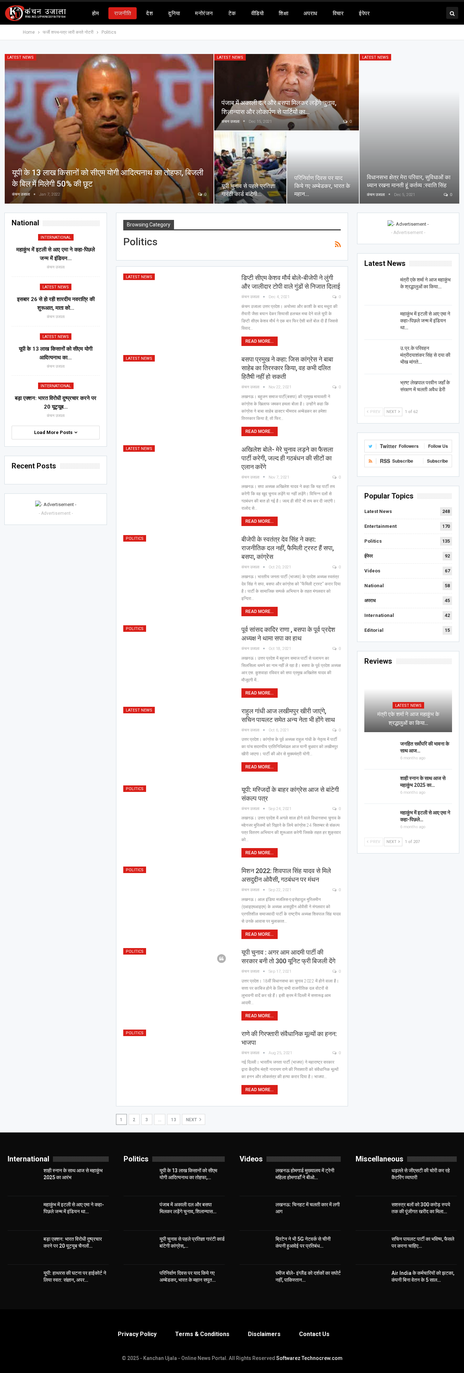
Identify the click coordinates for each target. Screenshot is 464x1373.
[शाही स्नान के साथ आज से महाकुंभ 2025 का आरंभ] (379, 786)
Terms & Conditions (202, 1334)
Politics (135, 538)
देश (149, 13)
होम (95, 13)
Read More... (259, 341)
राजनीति (122, 13)
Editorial (374, 630)
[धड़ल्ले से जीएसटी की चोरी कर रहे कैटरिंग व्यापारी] (371, 1178)
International (379, 615)
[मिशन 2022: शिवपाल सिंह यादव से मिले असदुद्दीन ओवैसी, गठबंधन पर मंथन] (177, 901)
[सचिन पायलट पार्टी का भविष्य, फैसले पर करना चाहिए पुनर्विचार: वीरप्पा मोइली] (371, 1247)
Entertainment (380, 526)
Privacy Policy (137, 1334)
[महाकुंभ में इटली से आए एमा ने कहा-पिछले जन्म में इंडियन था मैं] (379, 322)
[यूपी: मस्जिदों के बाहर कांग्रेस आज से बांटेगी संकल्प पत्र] (177, 820)
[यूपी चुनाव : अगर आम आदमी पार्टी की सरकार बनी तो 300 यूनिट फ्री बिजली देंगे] (177, 983)
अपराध (310, 13)
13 (173, 1119)
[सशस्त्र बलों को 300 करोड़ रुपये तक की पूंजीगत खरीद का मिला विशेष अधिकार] (371, 1212)
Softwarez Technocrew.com (309, 1358)
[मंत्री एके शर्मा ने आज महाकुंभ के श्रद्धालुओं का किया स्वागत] (379, 288)
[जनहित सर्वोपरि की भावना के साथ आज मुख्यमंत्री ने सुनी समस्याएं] (379, 752)
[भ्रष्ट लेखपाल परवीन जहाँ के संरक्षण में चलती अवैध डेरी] (379, 390)
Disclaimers (264, 1334)
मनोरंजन (204, 13)
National (374, 585)
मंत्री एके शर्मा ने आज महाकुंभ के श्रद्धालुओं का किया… (408, 718)
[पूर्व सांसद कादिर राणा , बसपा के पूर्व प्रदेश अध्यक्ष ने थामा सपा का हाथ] (177, 660)
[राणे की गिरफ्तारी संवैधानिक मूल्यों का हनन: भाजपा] (177, 1064)
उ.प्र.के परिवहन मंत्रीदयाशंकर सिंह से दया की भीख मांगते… (425, 355)
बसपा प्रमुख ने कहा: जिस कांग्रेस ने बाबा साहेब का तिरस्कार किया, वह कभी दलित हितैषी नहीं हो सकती (287, 367)
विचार (338, 13)
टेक (232, 13)
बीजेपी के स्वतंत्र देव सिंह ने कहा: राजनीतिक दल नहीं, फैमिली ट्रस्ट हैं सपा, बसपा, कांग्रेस (287, 547)
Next (192, 1119)
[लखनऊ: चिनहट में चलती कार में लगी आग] (255, 1212)
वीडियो (257, 13)
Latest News (20, 57)
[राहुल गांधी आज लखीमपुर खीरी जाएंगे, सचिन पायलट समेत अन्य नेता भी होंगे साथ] (177, 741)
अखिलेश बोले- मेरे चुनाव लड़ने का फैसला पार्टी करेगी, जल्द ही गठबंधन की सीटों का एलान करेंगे (287, 458)
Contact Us (314, 1334)
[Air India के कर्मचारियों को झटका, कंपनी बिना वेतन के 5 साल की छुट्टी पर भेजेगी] (371, 1281)
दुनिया (174, 13)
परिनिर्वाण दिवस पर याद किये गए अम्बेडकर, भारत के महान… (322, 186)
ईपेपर (364, 13)
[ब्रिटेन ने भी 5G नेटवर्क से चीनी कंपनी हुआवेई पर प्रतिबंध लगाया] (255, 1247)
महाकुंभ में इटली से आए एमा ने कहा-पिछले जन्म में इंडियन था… (425, 320)
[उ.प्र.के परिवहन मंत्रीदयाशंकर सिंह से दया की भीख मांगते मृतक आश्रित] (379, 356)
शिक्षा (283, 13)
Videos (372, 570)
